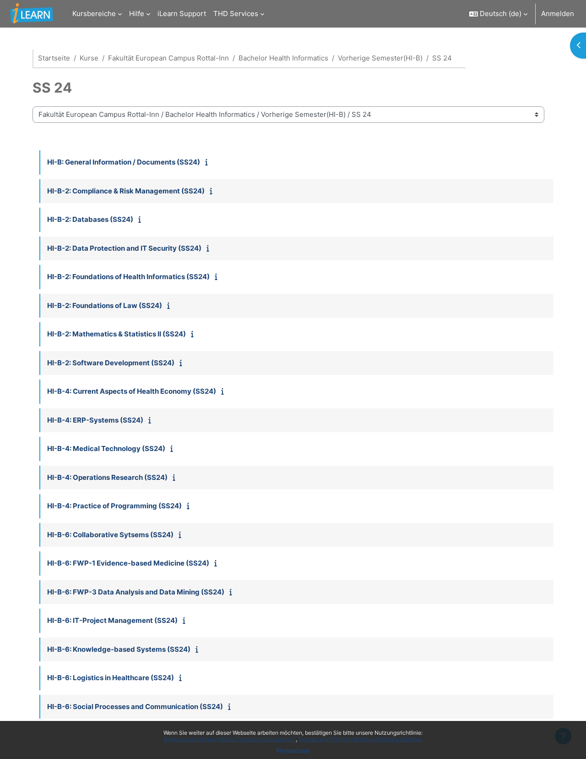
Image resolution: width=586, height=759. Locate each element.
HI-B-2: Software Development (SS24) (110, 362)
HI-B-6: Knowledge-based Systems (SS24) (118, 649)
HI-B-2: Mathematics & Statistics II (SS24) (116, 334)
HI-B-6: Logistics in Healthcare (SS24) (110, 677)
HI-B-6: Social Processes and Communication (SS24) (135, 706)
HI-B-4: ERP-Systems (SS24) (95, 420)
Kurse (89, 58)
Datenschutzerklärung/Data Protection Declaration (230, 739)
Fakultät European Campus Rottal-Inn (168, 58)
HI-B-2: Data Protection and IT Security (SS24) (124, 248)
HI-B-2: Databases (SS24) (90, 219)
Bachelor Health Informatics (283, 58)
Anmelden (557, 13)
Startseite (54, 58)
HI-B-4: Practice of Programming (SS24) (114, 505)
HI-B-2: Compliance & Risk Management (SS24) (126, 191)
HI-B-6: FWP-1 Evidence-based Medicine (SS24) (128, 563)
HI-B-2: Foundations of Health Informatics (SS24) (128, 276)
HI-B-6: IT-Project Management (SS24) (112, 620)
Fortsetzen (293, 750)
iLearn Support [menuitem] (181, 13)
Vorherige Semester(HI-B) (380, 58)
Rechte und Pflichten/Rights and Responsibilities (360, 739)
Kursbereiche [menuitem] (94, 13)
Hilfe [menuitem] (136, 13)
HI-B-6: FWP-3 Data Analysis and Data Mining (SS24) (135, 592)
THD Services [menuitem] (235, 13)
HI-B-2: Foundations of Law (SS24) (104, 305)
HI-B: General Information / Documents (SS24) (123, 162)
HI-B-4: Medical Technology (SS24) (106, 448)
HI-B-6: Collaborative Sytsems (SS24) (110, 534)
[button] (498, 14)
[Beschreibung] (208, 162)
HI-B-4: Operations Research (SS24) (107, 477)
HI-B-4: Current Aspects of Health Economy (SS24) (131, 391)
